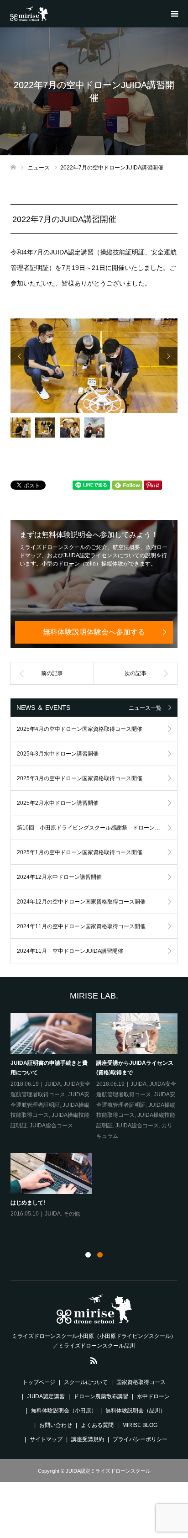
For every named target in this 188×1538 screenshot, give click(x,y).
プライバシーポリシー (140, 1439)
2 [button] (100, 1255)
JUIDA (53, 1084)
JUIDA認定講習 (46, 1396)
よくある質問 (97, 1425)
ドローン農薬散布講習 (100, 1396)
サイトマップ (46, 1439)
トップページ (38, 1382)
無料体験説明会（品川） (135, 1410)
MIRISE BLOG (139, 1425)
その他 (71, 1213)
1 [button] (88, 1255)
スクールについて (86, 1382)
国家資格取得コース (141, 1382)
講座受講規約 (87, 1439)
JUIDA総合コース (51, 1125)
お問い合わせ (55, 1425)
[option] (94, 365)
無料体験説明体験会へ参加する (94, 632)
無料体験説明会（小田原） (64, 1410)
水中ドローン (153, 1396)
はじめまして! (27, 1203)
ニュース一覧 (145, 708)
